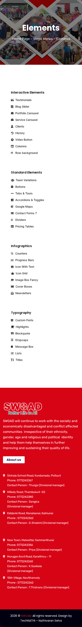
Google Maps (24, 206)
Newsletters (23, 293)
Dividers (20, 219)
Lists (18, 353)
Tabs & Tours (24, 193)
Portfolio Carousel (26, 113)
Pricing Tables (24, 226)
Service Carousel (26, 119)
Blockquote (22, 333)
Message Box (24, 346)
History (20, 133)
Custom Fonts (24, 320)
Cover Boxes (23, 286)
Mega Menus (43, 39)
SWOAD (26, 616)
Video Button (23, 139)
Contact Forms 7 (26, 213)
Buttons (20, 186)
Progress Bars (24, 260)
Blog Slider (22, 106)
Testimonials (23, 100)
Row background (26, 152)
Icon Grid (21, 273)
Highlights (22, 326)
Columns (21, 146)
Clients (19, 126)
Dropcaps (21, 340)
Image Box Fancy (26, 280)
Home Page (21, 39)
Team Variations (26, 180)
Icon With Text (24, 266)
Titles (19, 359)
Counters (21, 253)
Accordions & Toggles (29, 200)
